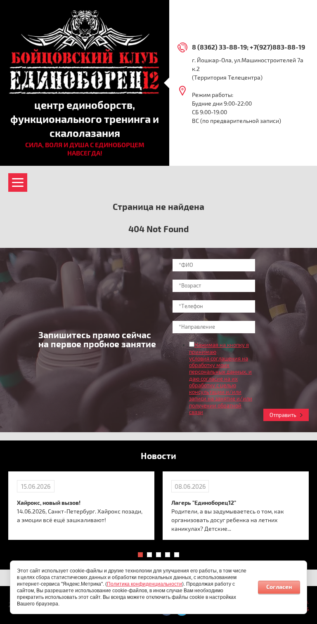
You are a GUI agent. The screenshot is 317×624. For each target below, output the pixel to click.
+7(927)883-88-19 (277, 47)
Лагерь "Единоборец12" (203, 502)
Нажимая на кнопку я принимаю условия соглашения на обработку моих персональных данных (219, 358)
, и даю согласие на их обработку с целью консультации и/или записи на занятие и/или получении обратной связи (220, 392)
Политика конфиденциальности (144, 584)
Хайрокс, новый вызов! (48, 502)
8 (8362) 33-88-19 (219, 47)
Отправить (283, 415)
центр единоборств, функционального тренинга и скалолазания (84, 119)
